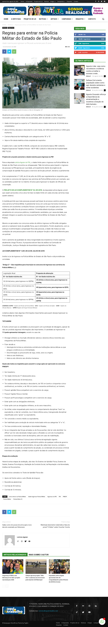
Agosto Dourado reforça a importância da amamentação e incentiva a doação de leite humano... (96, 99)
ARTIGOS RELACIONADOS (15, 555)
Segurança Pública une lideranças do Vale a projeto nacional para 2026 (11, 578)
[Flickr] (83, 606)
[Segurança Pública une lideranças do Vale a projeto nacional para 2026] (12, 566)
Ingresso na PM (52, 496)
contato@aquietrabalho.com (48, 611)
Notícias (10, 25)
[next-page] (7, 586)
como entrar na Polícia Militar (17, 496)
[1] (102, 623)
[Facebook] (95, 1)
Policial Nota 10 (17, 499)
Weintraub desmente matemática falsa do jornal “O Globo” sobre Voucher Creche (55, 526)
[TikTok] (76, 612)
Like (103, 34)
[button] (103, 19)
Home (4, 25)
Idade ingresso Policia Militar (36, 496)
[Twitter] (101, 1)
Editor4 (88, 76)
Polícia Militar (7, 499)
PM (60, 496)
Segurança (11, 28)
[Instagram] (98, 1)
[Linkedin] (95, 606)
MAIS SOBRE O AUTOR (39, 555)
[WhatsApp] (14, 51)
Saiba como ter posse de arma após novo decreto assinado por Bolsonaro (17, 526)
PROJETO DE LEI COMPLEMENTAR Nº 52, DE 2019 (23, 190)
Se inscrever (100, 52)
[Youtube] (104, 1)
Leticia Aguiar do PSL (22, 162)
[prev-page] (3, 586)
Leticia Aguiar (22, 537)
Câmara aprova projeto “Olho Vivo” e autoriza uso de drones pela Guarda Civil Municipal (35, 578)
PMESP (65, 496)
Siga (102, 39)
